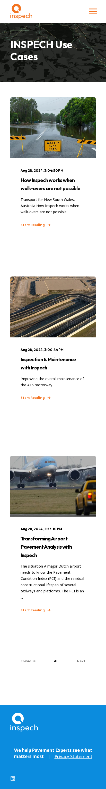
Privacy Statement (73, 756)
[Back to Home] (21, 11)
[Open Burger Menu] (93, 11)
